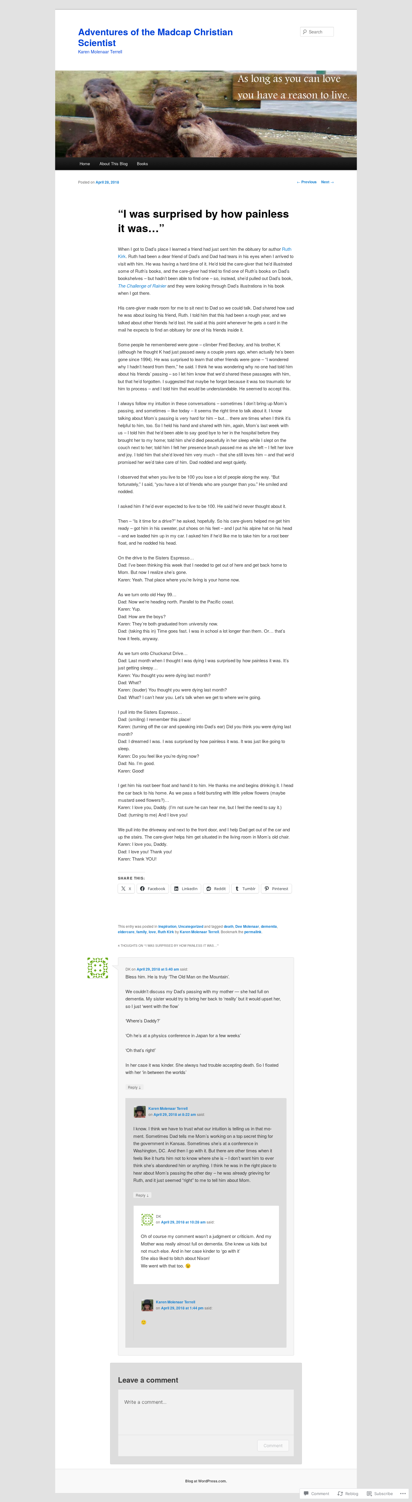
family (141, 931)
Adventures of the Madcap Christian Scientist (155, 37)
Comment (273, 1445)
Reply (134, 1087)
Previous (307, 181)
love (152, 931)
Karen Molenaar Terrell (199, 931)
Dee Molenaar (247, 926)
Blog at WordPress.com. (206, 1481)
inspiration (167, 926)
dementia (269, 926)
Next (327, 181)
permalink (252, 931)
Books (142, 163)
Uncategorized (190, 926)
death (228, 926)
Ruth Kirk (166, 931)
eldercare (126, 931)
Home (85, 163)
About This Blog (114, 163)
